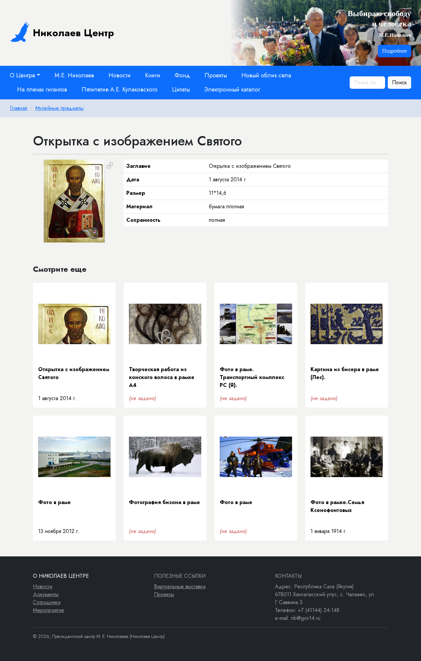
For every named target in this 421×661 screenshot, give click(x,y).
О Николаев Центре (61, 576)
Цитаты (181, 89)
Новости (120, 75)
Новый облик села (266, 75)
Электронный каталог (232, 89)
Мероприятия (48, 610)
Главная (18, 108)
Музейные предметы (59, 108)
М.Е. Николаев (74, 75)
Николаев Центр (73, 33)
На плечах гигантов (42, 89)
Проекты (216, 75)
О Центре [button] (22, 75)
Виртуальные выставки (180, 586)
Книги (152, 75)
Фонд (182, 75)
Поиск (399, 82)
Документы (46, 594)
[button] (110, 165)
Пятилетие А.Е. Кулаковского (120, 89)
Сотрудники (47, 602)
